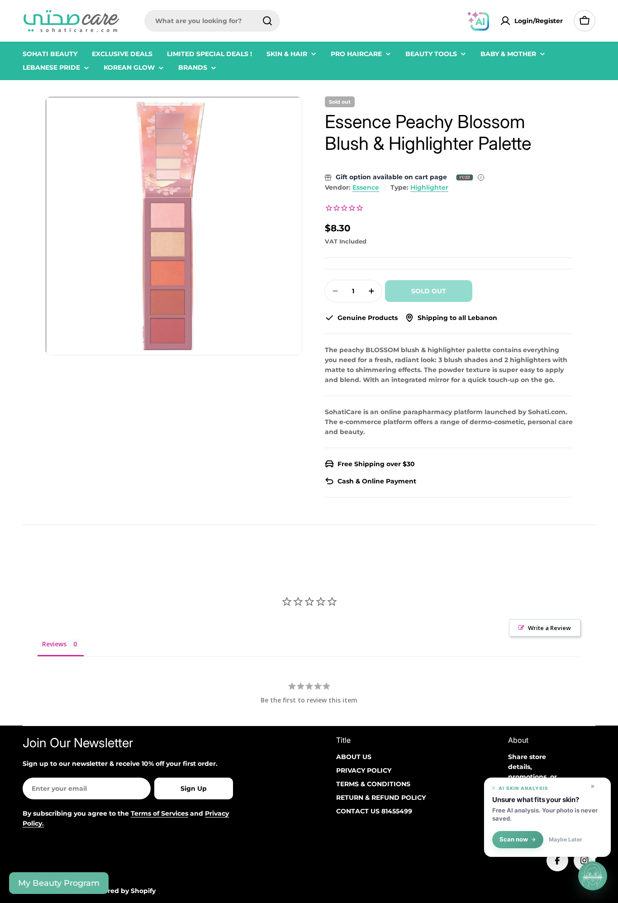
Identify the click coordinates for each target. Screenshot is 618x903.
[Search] (267, 20)
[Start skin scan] (592, 875)
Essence (365, 187)
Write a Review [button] (549, 628)
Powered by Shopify (122, 891)
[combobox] (212, 21)
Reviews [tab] (54, 644)
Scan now (513, 839)
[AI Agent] (478, 21)
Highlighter (429, 187)
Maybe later (565, 839)
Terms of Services (159, 813)
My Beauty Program (59, 883)
